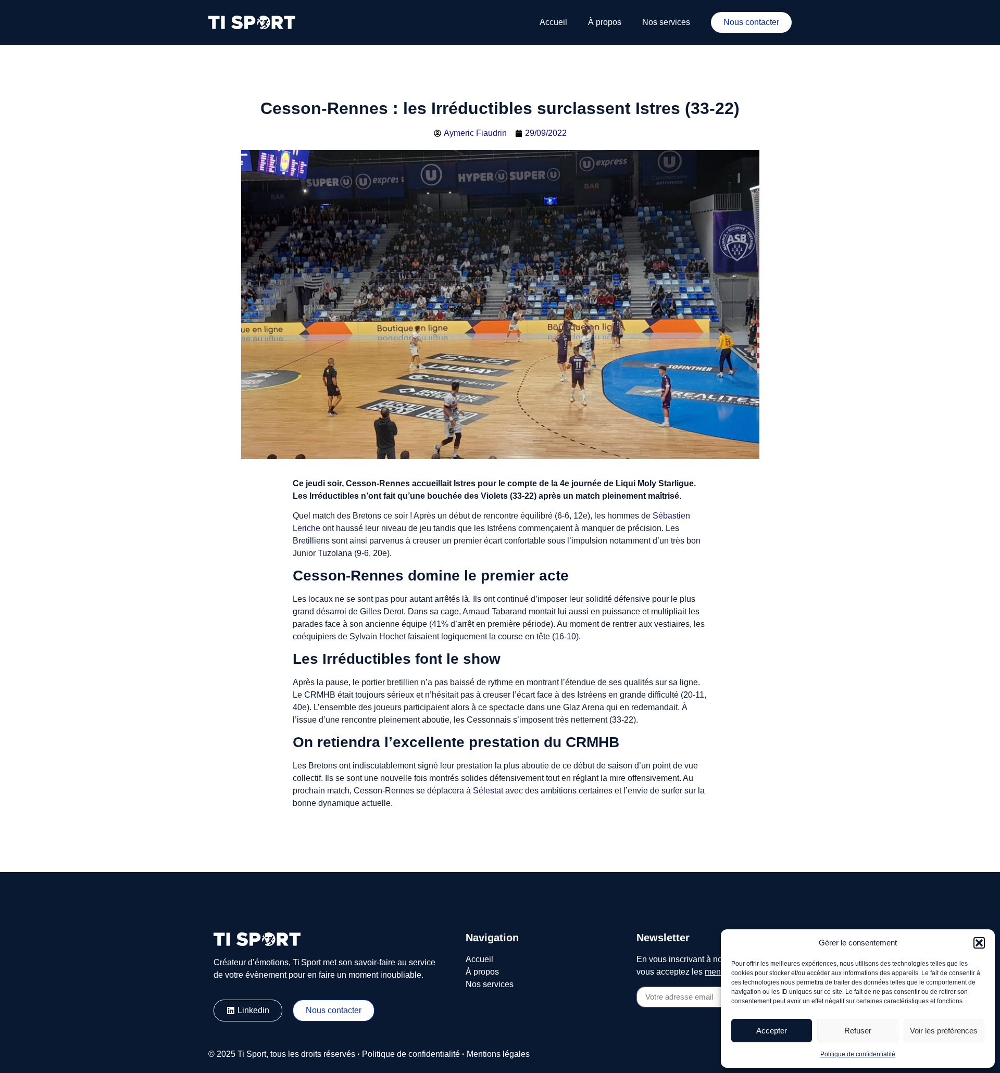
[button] (979, 943)
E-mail (648, 982)
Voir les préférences (944, 1030)
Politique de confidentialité (857, 1054)
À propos (604, 22)
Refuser (857, 1030)
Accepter (771, 1030)
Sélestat (488, 790)
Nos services (666, 22)
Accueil (553, 22)
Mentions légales (498, 1054)
